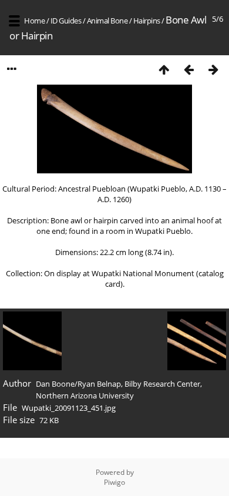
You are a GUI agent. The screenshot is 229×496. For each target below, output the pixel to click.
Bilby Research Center (162, 383)
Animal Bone (107, 20)
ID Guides (66, 20)
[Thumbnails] (163, 69)
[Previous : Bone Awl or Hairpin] (188, 69)
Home (34, 20)
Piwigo (114, 482)
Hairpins (146, 20)
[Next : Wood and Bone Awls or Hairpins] (213, 69)
